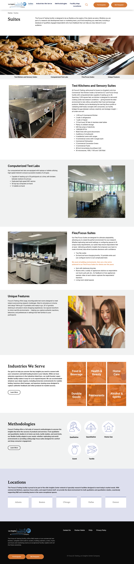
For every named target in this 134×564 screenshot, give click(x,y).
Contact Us (67, 530)
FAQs (90, 530)
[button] (86, 5)
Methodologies (61, 3)
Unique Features (114, 77)
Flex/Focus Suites (88, 77)
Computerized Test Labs (59, 77)
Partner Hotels (80, 530)
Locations (77, 6)
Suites (30, 3)
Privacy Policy (101, 530)
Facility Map (75, 3)
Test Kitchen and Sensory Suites (25, 77)
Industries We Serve (44, 3)
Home (10, 13)
